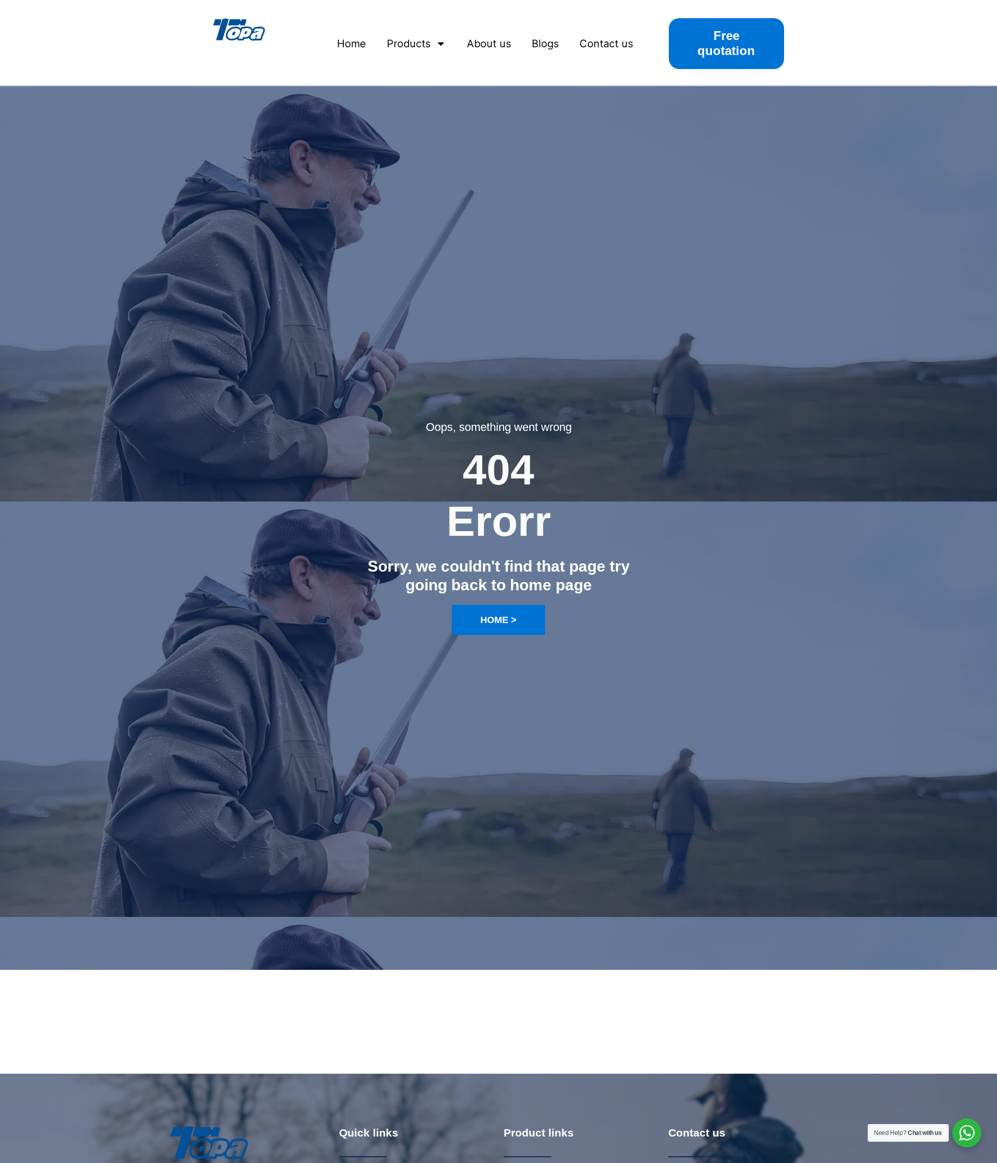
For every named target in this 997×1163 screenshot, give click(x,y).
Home (351, 43)
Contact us (606, 43)
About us (489, 43)
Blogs (545, 43)
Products (408, 43)
